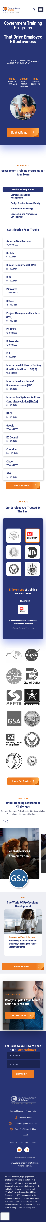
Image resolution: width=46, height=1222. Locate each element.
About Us (13, 1142)
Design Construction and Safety (25, 203)
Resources (24, 1142)
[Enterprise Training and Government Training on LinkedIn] (27, 1149)
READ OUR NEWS (21, 966)
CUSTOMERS (23, 501)
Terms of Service (16, 1111)
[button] (15, 821)
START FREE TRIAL (17, 1015)
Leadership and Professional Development (24, 215)
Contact (34, 1142)
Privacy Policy (31, 1111)
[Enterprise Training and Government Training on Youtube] (20, 1149)
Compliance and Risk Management (20, 196)
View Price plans (21, 485)
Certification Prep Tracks (22, 189)
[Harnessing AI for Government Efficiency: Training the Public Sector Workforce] (23, 921)
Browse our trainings (21, 781)
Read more (25, 601)
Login (26, 1134)
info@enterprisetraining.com (25, 1123)
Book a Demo (19, 132)
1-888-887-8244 (25, 1117)
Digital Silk (30, 1157)
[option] (23, 933)
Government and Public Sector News (22, 937)
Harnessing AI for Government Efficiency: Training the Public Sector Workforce (23, 943)
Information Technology (22, 208)
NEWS (23, 897)
